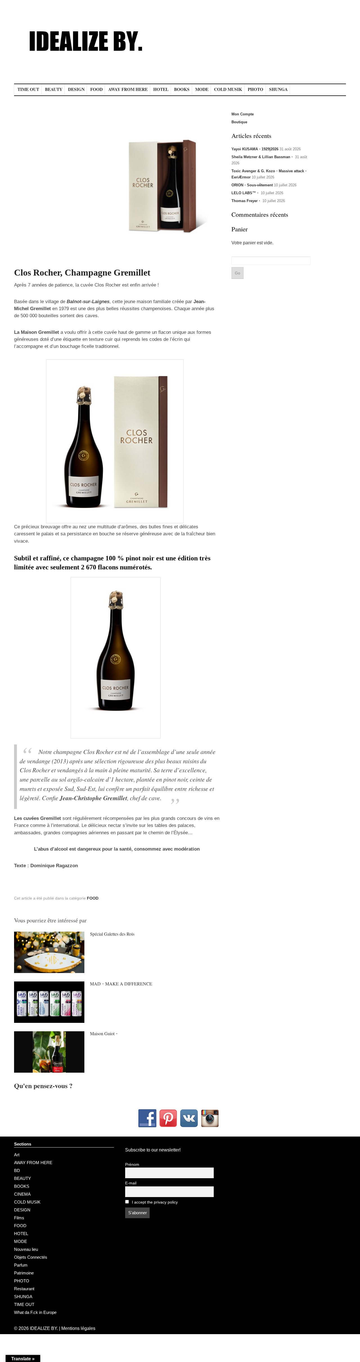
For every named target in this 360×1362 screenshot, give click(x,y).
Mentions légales (78, 1328)
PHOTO (255, 89)
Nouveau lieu (26, 1249)
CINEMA (22, 1194)
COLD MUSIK (228, 89)
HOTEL (160, 89)
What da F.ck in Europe (35, 1312)
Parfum (21, 1265)
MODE (201, 89)
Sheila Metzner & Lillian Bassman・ (262, 157)
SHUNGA (278, 89)
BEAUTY (53, 89)
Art (16, 1154)
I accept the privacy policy (154, 1202)
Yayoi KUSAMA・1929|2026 (254, 149)
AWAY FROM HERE (128, 89)
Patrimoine (24, 1273)
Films (19, 1217)
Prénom (132, 1164)
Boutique (239, 122)
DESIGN (76, 89)
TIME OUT (28, 89)
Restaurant (24, 1288)
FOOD (96, 89)
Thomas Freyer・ (246, 201)
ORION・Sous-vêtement (252, 185)
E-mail (130, 1183)
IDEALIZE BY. (44, 1328)
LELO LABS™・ (245, 193)
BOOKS (182, 89)
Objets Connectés (30, 1257)
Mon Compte (242, 114)
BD (17, 1170)
